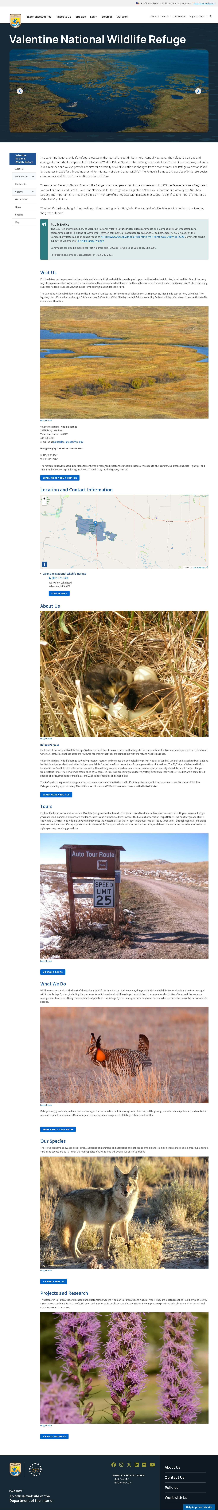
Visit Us (19, 191)
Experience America (39, 16)
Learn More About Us (56, 794)
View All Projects (54, 1436)
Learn (93, 16)
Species (81, 16)
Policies (172, 1487)
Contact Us (21, 183)
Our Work (122, 16)
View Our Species (53, 1281)
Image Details (46, 420)
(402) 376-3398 (60, 578)
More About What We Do (58, 1129)
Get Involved (21, 199)
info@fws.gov (122, 1482)
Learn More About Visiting (60, 477)
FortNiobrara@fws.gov (90, 240)
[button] (95, 524)
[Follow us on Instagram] (122, 1464)
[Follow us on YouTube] (153, 1464)
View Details (59, 593)
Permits (165, 16)
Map (17, 222)
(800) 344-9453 (121, 1479)
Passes (153, 16)
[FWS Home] (15, 21)
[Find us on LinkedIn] (138, 1464)
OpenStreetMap (199, 567)
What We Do (21, 176)
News (18, 206)
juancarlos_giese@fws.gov (68, 441)
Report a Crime (197, 16)
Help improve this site (199, 1507)
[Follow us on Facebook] (114, 1464)
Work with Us (176, 1497)
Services (107, 16)
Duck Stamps (179, 16)
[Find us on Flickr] (145, 1464)
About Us (19, 168)
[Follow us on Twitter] (130, 1464)
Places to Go (63, 16)
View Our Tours (53, 972)
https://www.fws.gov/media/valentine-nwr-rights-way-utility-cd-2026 (142, 236)
